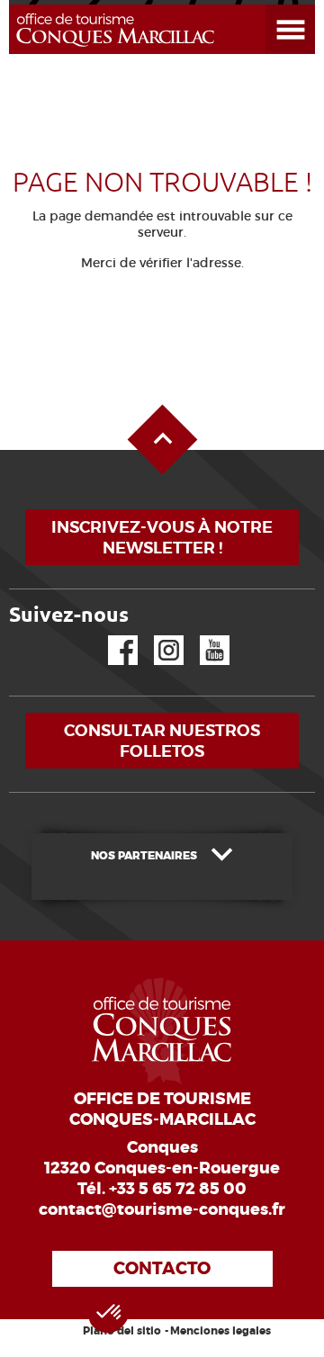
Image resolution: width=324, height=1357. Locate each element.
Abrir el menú (269, 4)
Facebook (111, 635)
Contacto (162, 1268)
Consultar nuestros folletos (162, 740)
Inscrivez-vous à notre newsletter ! (162, 537)
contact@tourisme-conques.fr (162, 1209)
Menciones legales (220, 1331)
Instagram (156, 635)
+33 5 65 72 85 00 (178, 1189)
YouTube (203, 635)
